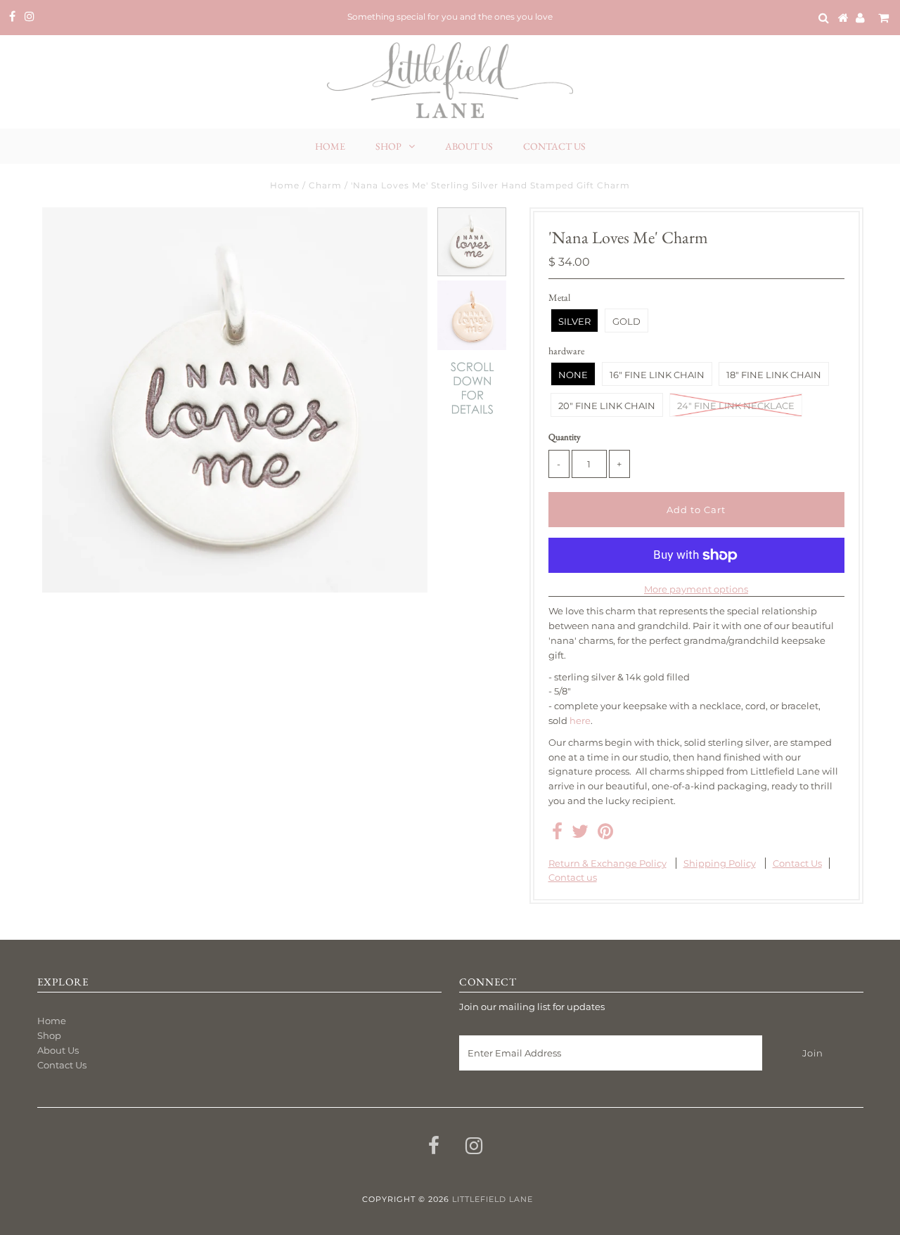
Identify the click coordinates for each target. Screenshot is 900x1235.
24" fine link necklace (736, 405)
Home (330, 146)
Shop (388, 146)
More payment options (696, 589)
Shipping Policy (719, 863)
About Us (469, 146)
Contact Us (554, 146)
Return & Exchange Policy (607, 863)
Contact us (572, 877)
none (573, 374)
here (580, 720)
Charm (325, 185)
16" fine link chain (657, 374)
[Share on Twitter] (580, 834)
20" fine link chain (606, 405)
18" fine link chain (773, 374)
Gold (626, 321)
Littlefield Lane (492, 1199)
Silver (574, 321)
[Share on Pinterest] (605, 834)
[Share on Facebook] (557, 834)
